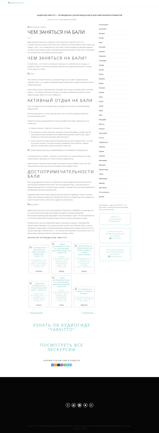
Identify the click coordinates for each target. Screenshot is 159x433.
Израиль (102, 79)
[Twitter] (85, 405)
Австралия (102, 29)
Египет (101, 74)
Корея (101, 106)
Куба (100, 115)
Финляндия (103, 160)
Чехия (101, 174)
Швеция (102, 183)
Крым (101, 110)
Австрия (102, 33)
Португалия (103, 133)
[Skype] (67, 365)
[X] (58, 365)
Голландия (102, 61)
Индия (101, 83)
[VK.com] (79, 405)
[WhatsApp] (64, 365)
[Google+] (91, 405)
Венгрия (102, 51)
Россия (101, 138)
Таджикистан (103, 142)
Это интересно (104, 192)
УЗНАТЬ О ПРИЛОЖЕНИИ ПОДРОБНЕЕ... (115, 219)
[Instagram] (74, 405)
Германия (102, 56)
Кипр (100, 97)
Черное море (103, 169)
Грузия (101, 70)
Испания (102, 88)
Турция (101, 151)
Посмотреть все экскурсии (61, 347)
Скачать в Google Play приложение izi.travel (115, 252)
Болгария (102, 47)
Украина (102, 156)
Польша (101, 129)
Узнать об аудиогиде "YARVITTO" (61, 327)
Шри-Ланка (103, 188)
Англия (101, 38)
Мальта (101, 124)
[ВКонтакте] (52, 365)
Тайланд (102, 147)
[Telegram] (70, 365)
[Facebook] (68, 405)
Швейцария (103, 179)
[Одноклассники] (55, 365)
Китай (101, 101)
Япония (101, 197)
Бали (100, 42)
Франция (102, 165)
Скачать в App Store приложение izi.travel (115, 234)
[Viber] (61, 365)
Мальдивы (102, 120)
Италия (101, 92)
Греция (101, 65)
